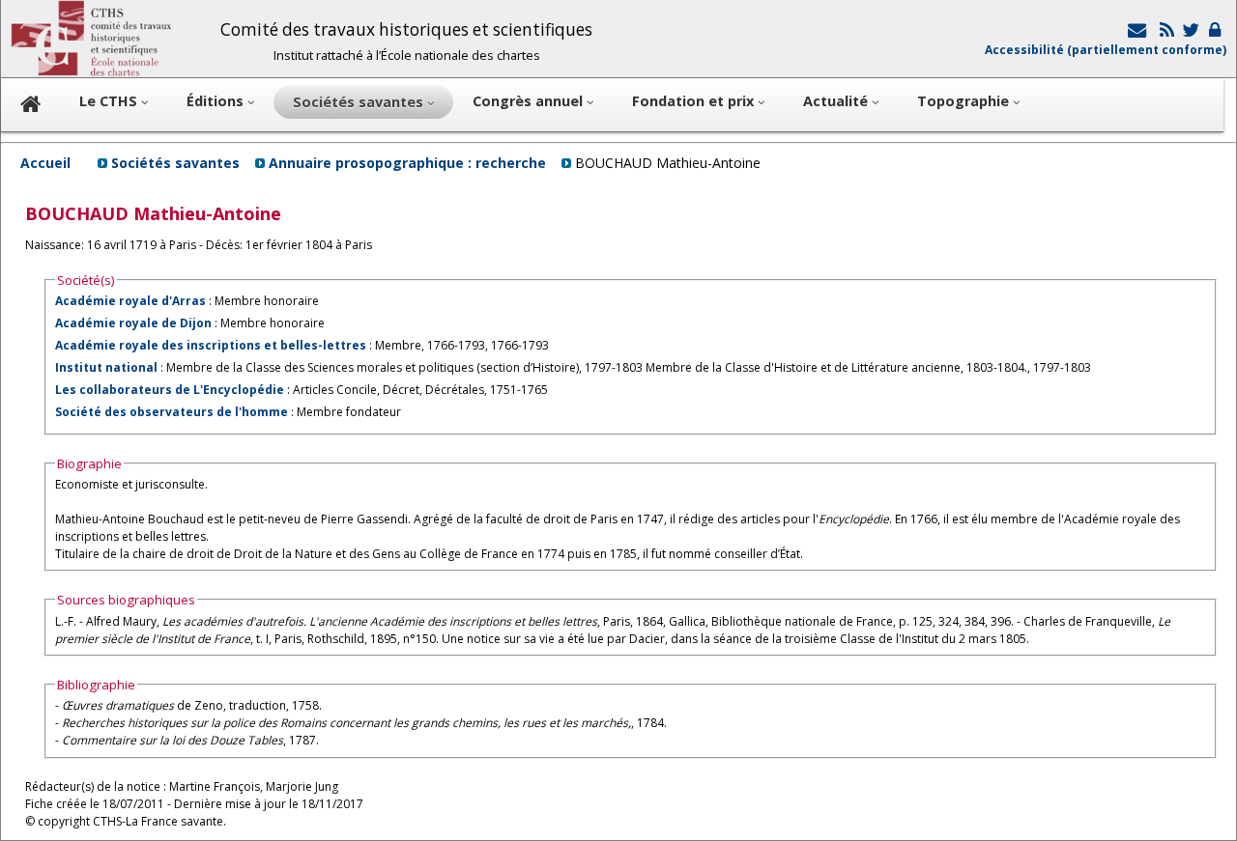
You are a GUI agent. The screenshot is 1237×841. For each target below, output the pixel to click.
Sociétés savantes (175, 163)
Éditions (217, 101)
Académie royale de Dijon (133, 323)
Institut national (106, 367)
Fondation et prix (695, 101)
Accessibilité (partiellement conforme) (1105, 50)
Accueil (45, 163)
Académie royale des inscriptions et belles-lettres (210, 345)
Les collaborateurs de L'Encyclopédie (169, 389)
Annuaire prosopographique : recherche (407, 163)
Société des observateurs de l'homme (171, 412)
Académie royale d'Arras (130, 301)
